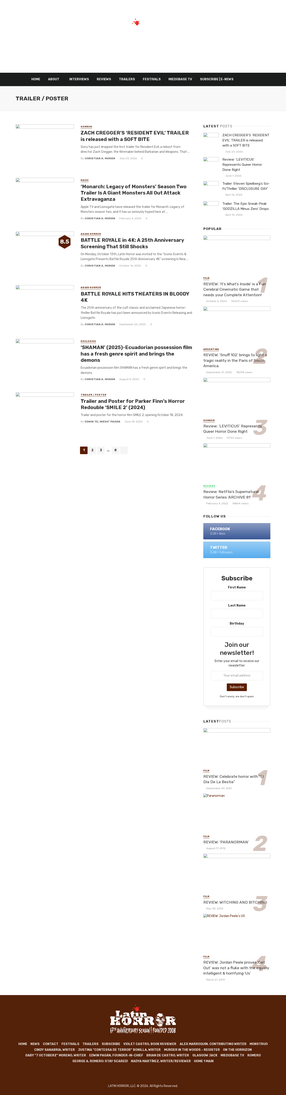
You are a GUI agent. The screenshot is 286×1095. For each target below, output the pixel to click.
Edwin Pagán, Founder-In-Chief (116, 1055)
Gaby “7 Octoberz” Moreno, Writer (55, 1055)
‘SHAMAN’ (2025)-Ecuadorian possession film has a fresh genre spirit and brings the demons (136, 354)
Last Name (237, 605)
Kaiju (85, 180)
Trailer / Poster (93, 394)
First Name (237, 587)
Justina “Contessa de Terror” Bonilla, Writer (119, 1050)
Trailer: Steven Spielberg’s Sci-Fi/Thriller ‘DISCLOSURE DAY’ (246, 186)
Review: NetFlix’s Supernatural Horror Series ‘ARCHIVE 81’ (231, 494)
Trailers (127, 79)
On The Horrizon (237, 1050)
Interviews (79, 79)
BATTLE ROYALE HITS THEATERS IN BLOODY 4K (135, 297)
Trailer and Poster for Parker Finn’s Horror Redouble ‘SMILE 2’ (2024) (133, 404)
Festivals (152, 79)
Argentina (211, 349)
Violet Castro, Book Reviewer (149, 1044)
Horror (86, 126)
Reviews (104, 79)
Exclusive (88, 341)
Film (206, 278)
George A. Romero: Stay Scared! (100, 1061)
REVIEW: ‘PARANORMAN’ (226, 842)
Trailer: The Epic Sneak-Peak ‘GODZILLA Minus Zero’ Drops (245, 206)
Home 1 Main (204, 1061)
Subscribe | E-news (216, 79)
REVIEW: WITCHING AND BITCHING (235, 902)
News (35, 1044)
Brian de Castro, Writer (167, 1055)
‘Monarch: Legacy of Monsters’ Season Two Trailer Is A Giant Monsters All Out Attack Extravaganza (134, 193)
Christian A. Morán (100, 158)
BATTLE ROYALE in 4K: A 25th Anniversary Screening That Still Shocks (132, 243)
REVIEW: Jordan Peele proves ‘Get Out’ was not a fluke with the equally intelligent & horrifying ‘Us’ (236, 967)
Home (35, 79)
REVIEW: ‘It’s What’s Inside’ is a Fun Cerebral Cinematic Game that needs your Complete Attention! (234, 289)
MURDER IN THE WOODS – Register (192, 1050)
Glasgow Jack (204, 1055)
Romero (254, 1055)
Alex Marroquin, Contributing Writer (213, 1044)
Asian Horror (91, 234)
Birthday (237, 623)
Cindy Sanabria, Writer (54, 1050)
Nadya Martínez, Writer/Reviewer (161, 1061)
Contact (50, 1044)
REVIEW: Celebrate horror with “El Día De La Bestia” (233, 779)
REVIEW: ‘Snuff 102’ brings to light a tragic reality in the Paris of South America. (235, 360)
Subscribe (111, 1044)
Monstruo (259, 1044)
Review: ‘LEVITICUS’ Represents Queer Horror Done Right (242, 164)
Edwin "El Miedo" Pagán (102, 421)
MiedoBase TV (180, 79)
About (53, 79)
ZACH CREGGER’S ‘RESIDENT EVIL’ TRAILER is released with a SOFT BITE (135, 136)
